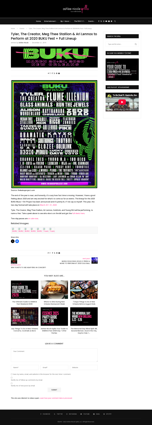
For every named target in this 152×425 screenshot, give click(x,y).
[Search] (115, 21)
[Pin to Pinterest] (56, 73)
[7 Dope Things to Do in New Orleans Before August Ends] (84, 290)
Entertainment (50, 21)
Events (91, 21)
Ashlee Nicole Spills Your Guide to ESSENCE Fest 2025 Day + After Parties (54, 331)
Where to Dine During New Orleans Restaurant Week (54, 303)
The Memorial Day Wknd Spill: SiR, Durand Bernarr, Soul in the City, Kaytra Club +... (84, 331)
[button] (107, 69)
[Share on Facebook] (52, 73)
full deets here (78, 213)
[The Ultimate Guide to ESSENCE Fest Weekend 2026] (24, 290)
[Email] (109, 21)
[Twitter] (101, 21)
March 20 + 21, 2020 (48, 205)
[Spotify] (111, 21)
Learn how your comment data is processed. (56, 398)
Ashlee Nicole (23, 43)
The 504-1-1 (79, 21)
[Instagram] (103, 21)
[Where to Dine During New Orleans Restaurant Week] (54, 290)
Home (38, 21)
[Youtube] (106, 21)
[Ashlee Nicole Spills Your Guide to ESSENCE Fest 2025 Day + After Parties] (54, 316)
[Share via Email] (59, 73)
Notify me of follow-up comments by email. (27, 380)
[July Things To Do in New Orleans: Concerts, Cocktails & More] (24, 316)
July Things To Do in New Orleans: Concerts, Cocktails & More (24, 330)
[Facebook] (98, 21)
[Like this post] (50, 73)
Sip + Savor (64, 21)
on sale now (33, 218)
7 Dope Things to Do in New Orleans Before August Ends (84, 303)
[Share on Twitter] (54, 73)
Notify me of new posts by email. (23, 386)
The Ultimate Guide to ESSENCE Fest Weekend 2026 (24, 303)
